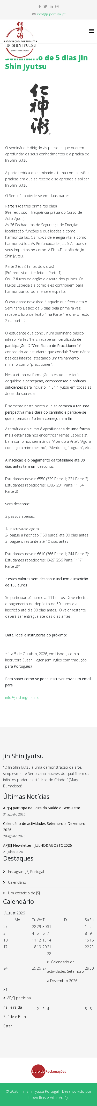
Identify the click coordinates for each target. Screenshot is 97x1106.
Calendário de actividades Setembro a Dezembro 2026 (65, 971)
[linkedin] (51, 6)
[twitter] (45, 6)
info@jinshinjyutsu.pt (22, 697)
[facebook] (40, 6)
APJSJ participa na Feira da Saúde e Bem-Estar (17, 1011)
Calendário (16, 882)
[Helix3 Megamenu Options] (91, 31)
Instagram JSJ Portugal (25, 871)
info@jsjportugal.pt (51, 14)
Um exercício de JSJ (23, 892)
